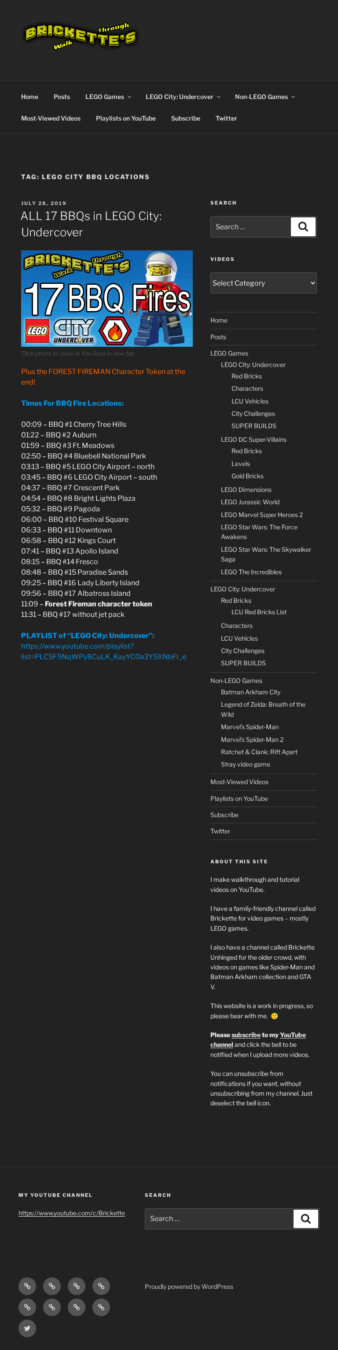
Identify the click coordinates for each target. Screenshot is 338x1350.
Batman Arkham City (250, 692)
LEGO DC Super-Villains (254, 439)
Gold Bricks (247, 476)
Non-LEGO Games (261, 96)
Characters (247, 388)
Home (29, 96)
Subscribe (185, 118)
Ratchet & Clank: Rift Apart (259, 752)
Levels (240, 463)
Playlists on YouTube (126, 118)
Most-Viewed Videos (51, 118)
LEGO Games (104, 96)
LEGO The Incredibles (251, 572)
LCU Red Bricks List (259, 612)
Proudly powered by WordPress (189, 1286)
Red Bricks (246, 376)
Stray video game (245, 764)
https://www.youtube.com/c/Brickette (71, 1213)
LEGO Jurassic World (250, 502)
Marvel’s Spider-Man (250, 726)
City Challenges (253, 413)
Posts (62, 96)
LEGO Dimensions (246, 489)
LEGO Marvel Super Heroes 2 (262, 514)
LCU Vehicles (249, 401)
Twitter (226, 118)
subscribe (246, 1034)
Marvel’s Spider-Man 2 (252, 739)
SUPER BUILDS (253, 425)
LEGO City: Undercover (179, 96)
